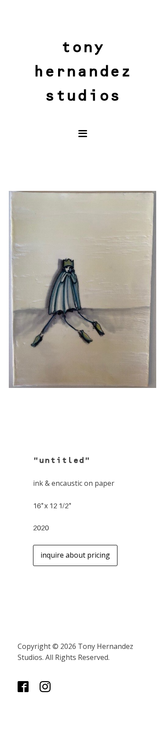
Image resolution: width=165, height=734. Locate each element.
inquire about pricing (75, 555)
